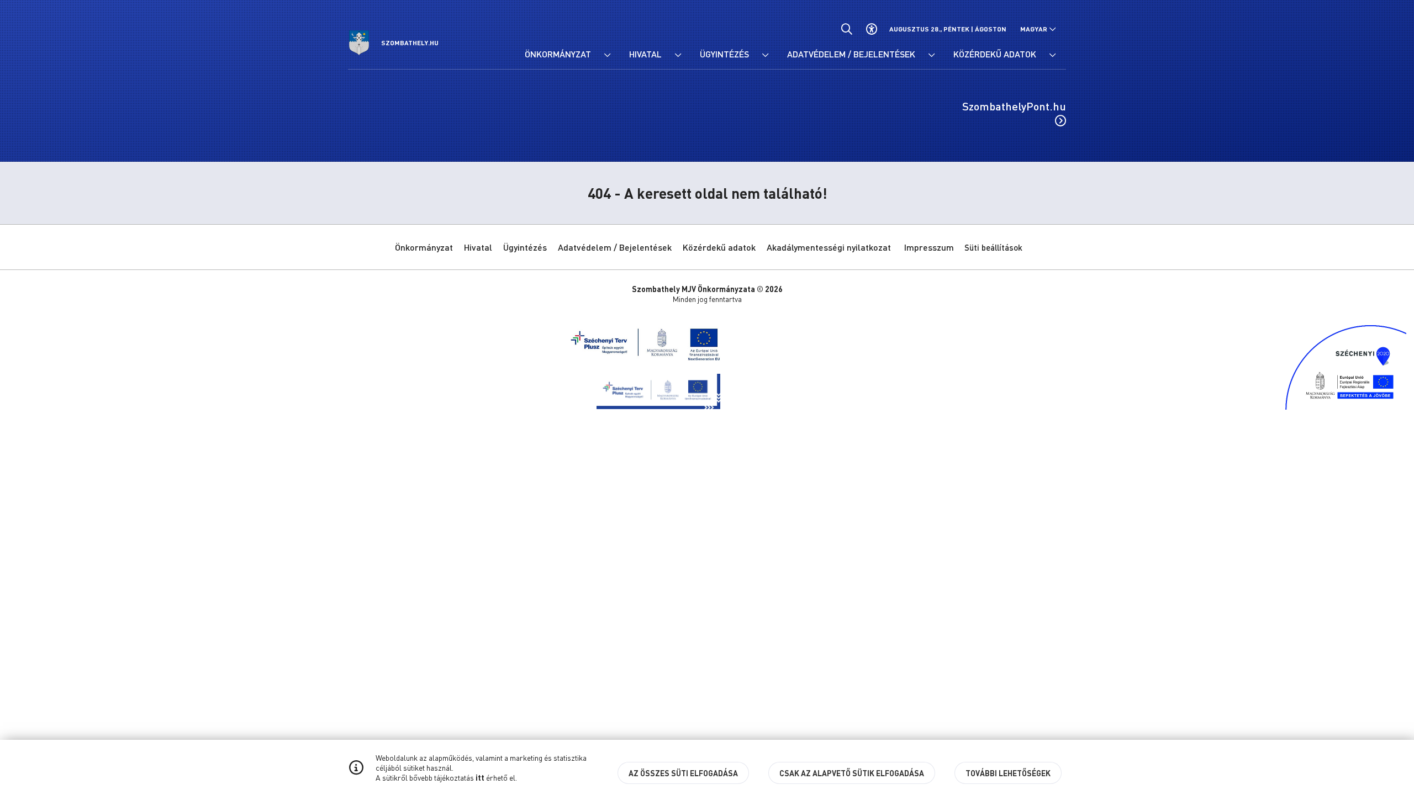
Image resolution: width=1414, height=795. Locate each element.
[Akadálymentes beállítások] (871, 29)
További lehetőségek (1008, 773)
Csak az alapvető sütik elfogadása (851, 773)
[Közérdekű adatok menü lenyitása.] (1052, 55)
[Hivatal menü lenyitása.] (678, 55)
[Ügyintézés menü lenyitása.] (765, 55)
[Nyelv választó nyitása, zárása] (1038, 29)
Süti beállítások (993, 247)
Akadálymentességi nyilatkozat (829, 247)
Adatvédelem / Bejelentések (615, 247)
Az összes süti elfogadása (683, 773)
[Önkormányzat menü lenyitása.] (607, 55)
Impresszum (929, 247)
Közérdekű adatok (719, 247)
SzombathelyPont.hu (1014, 106)
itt (480, 777)
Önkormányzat (424, 247)
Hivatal (478, 247)
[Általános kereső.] (846, 29)
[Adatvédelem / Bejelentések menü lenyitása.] (931, 55)
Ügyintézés (525, 247)
